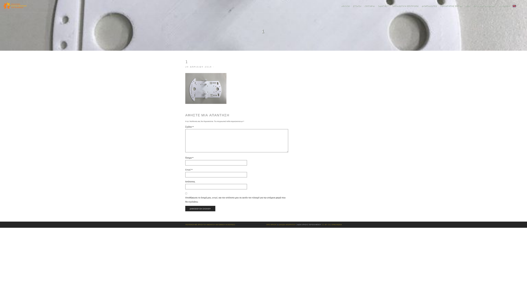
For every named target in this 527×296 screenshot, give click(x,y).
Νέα (468, 6)
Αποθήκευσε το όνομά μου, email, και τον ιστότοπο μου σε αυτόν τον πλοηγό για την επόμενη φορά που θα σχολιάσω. (235, 199)
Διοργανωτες (429, 6)
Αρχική (345, 6)
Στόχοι (357, 6)
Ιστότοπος (190, 181)
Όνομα (189, 157)
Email (189, 169)
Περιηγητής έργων (451, 6)
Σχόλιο (189, 126)
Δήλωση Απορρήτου (287, 225)
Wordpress (230, 225)
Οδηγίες (383, 6)
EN (514, 5)
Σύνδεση (504, 6)
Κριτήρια (370, 6)
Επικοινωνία (337, 225)
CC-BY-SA (326, 225)
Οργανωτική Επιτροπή (405, 6)
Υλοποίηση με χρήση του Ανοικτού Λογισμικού (205, 225)
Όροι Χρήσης (271, 225)
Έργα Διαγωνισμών (484, 6)
